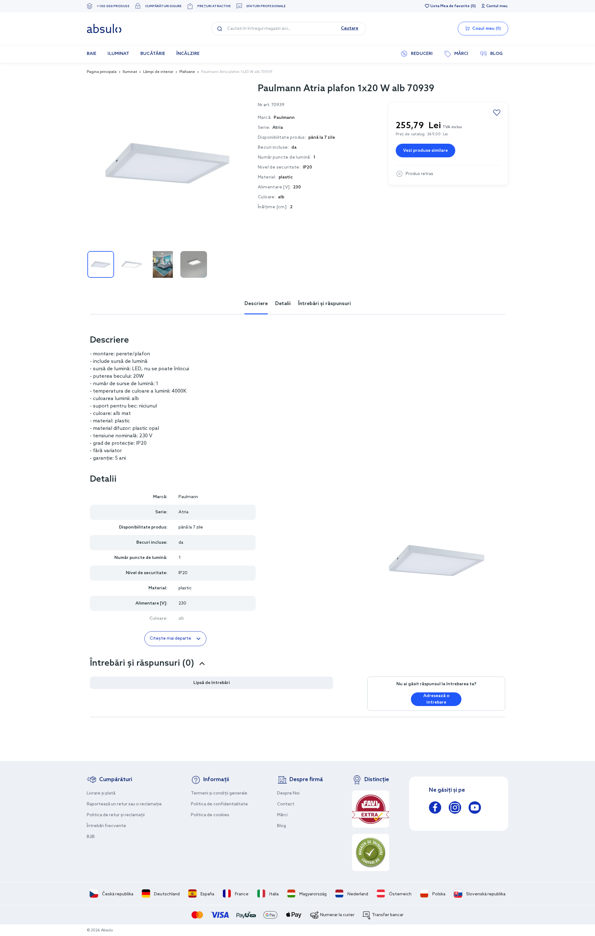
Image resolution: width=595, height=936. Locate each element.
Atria (277, 127)
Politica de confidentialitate (219, 804)
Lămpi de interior (158, 72)
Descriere (256, 304)
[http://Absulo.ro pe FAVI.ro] (370, 809)
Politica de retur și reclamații (116, 815)
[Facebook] (435, 808)
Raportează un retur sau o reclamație (124, 804)
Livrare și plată (101, 793)
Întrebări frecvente (106, 826)
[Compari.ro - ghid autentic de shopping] (370, 852)
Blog (281, 826)
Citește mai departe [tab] (170, 638)
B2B (91, 836)
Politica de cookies (210, 815)
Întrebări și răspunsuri (324, 304)
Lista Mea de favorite (449, 6)
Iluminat (130, 72)
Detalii (283, 304)
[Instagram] (455, 808)
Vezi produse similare (425, 150)
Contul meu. (497, 6)
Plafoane (187, 72)
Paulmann (188, 497)
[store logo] (104, 28)
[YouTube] (475, 808)
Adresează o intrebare (436, 699)
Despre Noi (288, 793)
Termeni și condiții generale (219, 793)
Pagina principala (102, 72)
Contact (285, 804)
